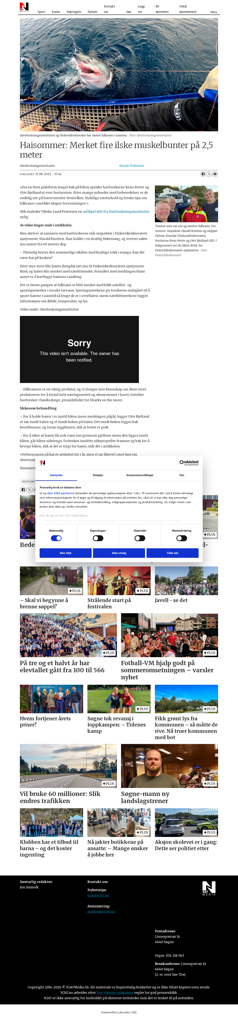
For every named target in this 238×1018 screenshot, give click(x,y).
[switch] (98, 538)
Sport (41, 12)
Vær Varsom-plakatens (115, 993)
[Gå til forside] (24, 7)
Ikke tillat (65, 553)
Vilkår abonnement (188, 9)
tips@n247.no (98, 895)
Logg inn (141, 9)
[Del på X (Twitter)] (209, 174)
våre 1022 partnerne (61, 493)
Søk (128, 12)
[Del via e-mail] (215, 174)
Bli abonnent (162, 9)
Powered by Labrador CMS (119, 1012)
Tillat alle (172, 553)
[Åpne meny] (213, 7)
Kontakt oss (109, 9)
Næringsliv (74, 12)
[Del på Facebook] (203, 174)
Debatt (92, 12)
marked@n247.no (101, 912)
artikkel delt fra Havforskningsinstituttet (116, 212)
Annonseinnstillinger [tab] (140, 475)
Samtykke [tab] (56, 475)
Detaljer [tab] (98, 475)
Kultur (56, 12)
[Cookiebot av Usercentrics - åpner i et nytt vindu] (182, 463)
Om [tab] (181, 475)
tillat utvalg (119, 553)
